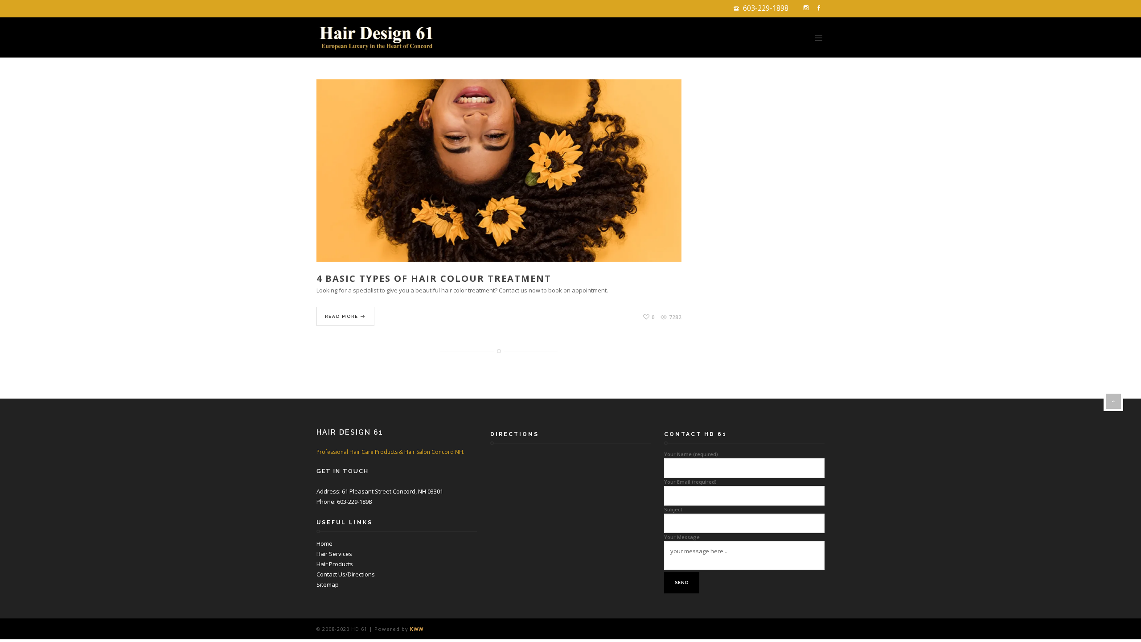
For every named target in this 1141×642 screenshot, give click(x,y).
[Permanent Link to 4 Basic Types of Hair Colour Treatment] (499, 181)
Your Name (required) (691, 454)
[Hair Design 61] (377, 37)
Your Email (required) (690, 481)
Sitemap (327, 584)
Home (324, 543)
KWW (416, 629)
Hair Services (334, 554)
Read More (342, 316)
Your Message (682, 537)
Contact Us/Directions (345, 574)
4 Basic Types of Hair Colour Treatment (433, 278)
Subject (673, 509)
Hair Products (334, 564)
